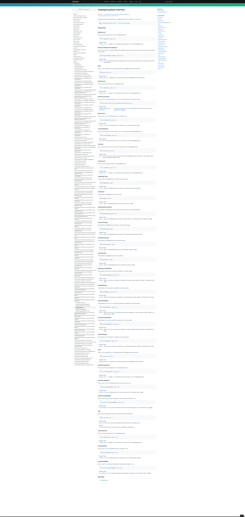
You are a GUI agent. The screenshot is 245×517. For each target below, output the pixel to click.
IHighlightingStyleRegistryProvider (82, 310)
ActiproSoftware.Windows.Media (81, 356)
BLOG (136, 1)
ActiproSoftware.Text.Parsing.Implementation (83, 142)
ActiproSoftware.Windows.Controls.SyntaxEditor (84, 284)
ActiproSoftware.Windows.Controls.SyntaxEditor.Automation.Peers (84, 292)
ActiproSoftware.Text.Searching (81, 154)
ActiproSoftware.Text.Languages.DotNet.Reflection (85, 89)
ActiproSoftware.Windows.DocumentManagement (84, 351)
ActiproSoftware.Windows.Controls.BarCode (83, 170)
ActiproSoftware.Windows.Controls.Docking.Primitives (83, 198)
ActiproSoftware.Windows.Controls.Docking (83, 192)
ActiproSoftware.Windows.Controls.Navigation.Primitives (84, 255)
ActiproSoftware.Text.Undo (80, 161)
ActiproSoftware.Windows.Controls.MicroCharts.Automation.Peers (84, 242)
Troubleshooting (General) (78, 58)
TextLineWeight (108, 398)
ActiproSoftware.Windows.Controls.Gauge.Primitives (83, 226)
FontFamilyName (161, 31)
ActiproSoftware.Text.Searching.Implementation (84, 156)
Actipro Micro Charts (77, 31)
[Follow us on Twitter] (140, 2)
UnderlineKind (161, 65)
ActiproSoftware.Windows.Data (80, 348)
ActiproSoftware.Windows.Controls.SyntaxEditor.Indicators (84, 319)
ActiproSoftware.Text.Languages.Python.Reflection (85, 116)
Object (100, 423)
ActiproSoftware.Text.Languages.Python (82, 107)
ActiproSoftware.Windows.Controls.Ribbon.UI (83, 279)
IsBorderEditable (161, 49)
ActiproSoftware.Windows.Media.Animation (83, 358)
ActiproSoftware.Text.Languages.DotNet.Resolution (85, 94)
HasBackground (161, 36)
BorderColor (109, 303)
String (100, 140)
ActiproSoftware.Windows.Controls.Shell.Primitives (84, 282)
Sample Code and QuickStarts (79, 53)
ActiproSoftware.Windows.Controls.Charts (83, 177)
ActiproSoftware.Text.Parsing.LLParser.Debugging (85, 145)
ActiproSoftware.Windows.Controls (81, 166)
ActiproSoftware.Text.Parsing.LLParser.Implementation (82, 150)
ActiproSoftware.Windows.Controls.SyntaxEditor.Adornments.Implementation (84, 289)
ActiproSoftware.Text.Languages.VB (82, 125)
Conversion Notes (77, 56)
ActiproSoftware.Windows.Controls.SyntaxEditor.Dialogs (84, 295)
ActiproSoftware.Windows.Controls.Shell (82, 280)
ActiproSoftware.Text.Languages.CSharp (83, 76)
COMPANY (131, 1)
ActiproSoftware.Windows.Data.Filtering (82, 349)
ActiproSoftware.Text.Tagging (80, 157)
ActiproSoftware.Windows (79, 164)
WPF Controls (79, 4)
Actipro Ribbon (76, 34)
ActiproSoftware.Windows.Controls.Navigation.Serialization (84, 257)
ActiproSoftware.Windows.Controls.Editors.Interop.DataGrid (85, 208)
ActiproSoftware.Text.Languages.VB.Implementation (82, 128)
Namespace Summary (80, 302)
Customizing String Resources (79, 46)
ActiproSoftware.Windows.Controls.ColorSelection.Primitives (84, 189)
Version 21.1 (83, 9)
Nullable (101, 44)
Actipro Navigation (77, 32)
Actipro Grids (76, 29)
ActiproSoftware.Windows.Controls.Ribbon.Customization (83, 275)
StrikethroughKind (162, 58)
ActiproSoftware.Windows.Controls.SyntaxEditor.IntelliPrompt (84, 321)
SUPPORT (125, 1)
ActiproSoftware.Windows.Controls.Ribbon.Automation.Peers (83, 265)
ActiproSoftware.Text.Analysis (80, 69)
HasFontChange (161, 41)
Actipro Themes (76, 39)
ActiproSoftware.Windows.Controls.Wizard (83, 343)
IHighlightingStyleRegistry (80, 309)
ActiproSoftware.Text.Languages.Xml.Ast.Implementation (83, 132)
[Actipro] (75, 1)
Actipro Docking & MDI (78, 24)
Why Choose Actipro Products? (79, 15)
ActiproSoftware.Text (78, 68)
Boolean (107, 50)
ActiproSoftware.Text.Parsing (80, 140)
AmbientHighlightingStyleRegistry (82, 304)
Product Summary (161, 10)
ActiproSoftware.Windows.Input (81, 354)
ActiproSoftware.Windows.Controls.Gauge (83, 221)
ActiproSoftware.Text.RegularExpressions (83, 152)
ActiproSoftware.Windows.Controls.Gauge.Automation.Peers (83, 223)
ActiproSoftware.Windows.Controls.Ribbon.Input (84, 277)
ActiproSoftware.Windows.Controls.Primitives (83, 259)
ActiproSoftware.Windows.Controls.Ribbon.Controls (85, 270)
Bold (108, 288)
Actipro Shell (76, 36)
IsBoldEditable (161, 48)
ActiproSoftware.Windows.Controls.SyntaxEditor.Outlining (84, 332)
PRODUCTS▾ (106, 1)
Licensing (75, 47)
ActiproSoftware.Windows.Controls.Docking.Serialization (83, 201)
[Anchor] (107, 28)
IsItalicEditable (161, 53)
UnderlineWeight (161, 66)
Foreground (109, 320)
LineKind (107, 116)
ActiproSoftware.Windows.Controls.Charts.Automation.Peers (83, 180)
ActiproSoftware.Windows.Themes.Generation (84, 364)
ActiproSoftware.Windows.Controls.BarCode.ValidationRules (83, 176)
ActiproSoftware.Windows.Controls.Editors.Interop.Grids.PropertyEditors (85, 213)
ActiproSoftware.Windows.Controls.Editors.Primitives (83, 219)
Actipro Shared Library (78, 44)
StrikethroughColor (162, 56)
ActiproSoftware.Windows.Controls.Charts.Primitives (83, 184)
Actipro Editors (76, 26)
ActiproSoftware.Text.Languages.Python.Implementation (83, 114)
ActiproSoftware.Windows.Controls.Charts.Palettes (85, 182)
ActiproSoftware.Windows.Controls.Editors (83, 202)
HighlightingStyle (104, 480)
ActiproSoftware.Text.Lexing (80, 137)
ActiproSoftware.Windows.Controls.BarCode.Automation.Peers (83, 173)
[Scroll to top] (242, 516)
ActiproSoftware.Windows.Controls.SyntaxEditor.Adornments (84, 286)
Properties (159, 19)
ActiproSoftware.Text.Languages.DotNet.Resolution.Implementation (83, 97)
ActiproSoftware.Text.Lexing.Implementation (83, 138)
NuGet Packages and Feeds (79, 49)
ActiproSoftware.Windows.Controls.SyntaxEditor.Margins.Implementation (84, 330)
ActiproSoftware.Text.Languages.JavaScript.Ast (84, 100)
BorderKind (160, 29)
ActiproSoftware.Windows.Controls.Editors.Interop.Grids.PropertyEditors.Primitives (85, 216)
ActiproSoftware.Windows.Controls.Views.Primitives (85, 341)
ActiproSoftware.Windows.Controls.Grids (82, 228)
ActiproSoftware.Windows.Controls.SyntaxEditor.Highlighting (106, 4)
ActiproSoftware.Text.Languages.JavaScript (83, 98)
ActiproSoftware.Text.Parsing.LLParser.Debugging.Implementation (85, 148)
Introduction (160, 17)
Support (75, 61)
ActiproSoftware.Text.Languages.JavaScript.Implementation (83, 105)
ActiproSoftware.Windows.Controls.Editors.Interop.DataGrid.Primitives (85, 210)
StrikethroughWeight (162, 60)
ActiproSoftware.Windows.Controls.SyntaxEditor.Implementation (84, 316)
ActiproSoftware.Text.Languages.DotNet (82, 81)
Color (105, 44)
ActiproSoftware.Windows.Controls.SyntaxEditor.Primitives (84, 338)
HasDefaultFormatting (162, 39)
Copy (154, 22)
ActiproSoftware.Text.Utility (80, 162)
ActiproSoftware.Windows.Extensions (82, 353)
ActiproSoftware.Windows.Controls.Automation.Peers (84, 168)
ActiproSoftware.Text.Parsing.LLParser (82, 143)
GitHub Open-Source (77, 59)
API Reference (86, 4)
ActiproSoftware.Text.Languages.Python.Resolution (85, 121)
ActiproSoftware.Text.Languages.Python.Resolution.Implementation (83, 123)
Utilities (74, 54)
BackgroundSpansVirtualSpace (164, 22)
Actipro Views (76, 41)
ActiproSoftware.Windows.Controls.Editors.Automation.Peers (83, 205)
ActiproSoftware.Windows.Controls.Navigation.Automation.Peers (84, 252)
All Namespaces (77, 64)
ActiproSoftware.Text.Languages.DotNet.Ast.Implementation (83, 85)
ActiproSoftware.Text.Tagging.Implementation (84, 159)
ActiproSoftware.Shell (78, 66)
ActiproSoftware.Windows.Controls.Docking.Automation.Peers (83, 195)
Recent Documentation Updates (80, 17)
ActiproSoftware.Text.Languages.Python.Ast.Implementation (83, 112)
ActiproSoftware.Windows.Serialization (82, 359)
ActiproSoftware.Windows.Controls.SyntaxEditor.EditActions (84, 297)
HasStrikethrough (161, 43)
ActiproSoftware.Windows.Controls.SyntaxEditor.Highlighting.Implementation (84, 313)
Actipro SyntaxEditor (77, 37)
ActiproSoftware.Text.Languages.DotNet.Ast (83, 82)
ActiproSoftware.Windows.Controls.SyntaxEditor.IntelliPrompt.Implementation (84, 324)
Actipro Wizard (76, 42)
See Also (159, 68)
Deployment (75, 51)
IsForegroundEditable (162, 51)
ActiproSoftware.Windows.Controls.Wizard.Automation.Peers (83, 346)
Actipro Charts (76, 21)
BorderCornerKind (161, 27)
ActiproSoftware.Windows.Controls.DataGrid (83, 191)
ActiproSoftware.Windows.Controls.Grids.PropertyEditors (84, 238)
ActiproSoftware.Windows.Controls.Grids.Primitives (85, 232)
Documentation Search (162, 12)
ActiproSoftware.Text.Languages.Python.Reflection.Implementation (83, 119)
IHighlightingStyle (79, 307)
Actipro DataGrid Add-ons (78, 22)
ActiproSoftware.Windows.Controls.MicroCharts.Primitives (84, 247)
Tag (159, 61)
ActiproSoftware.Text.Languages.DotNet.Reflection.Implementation (83, 92)
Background (109, 271)
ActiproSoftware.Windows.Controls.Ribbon (83, 263)
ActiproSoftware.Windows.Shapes (81, 361)
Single (100, 156)
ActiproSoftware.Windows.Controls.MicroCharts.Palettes (84, 245)
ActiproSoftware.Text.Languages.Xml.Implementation (82, 135)
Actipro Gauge (76, 27)
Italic (108, 337)
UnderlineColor (161, 63)
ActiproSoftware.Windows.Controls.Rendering (83, 261)
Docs (73, 4)
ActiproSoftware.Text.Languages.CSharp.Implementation (83, 79)
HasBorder (160, 37)
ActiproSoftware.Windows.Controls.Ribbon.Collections (83, 268)
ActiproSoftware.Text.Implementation (82, 74)
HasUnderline (161, 44)
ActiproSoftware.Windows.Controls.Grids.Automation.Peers (83, 230)
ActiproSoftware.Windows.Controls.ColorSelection (84, 186)
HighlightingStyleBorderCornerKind (82, 305)
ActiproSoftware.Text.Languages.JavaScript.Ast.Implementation (84, 103)
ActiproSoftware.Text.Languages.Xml (82, 129)
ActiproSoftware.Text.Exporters (81, 73)
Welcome (75, 14)
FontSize (160, 32)
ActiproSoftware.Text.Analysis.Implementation (84, 71)
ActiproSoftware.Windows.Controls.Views (83, 340)
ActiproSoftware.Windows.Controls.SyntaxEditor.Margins (84, 327)
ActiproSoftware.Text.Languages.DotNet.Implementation (83, 88)
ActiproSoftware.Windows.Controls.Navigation (84, 249)
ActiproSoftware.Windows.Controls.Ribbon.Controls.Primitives (83, 272)
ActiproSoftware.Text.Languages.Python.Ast (83, 109)
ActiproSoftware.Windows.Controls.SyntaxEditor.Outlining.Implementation (84, 335)
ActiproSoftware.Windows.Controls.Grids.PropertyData (84, 235)
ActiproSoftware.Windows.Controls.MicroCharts (84, 239)
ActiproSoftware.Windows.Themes (81, 363)
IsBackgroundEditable (162, 46)
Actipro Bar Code (77, 19)
